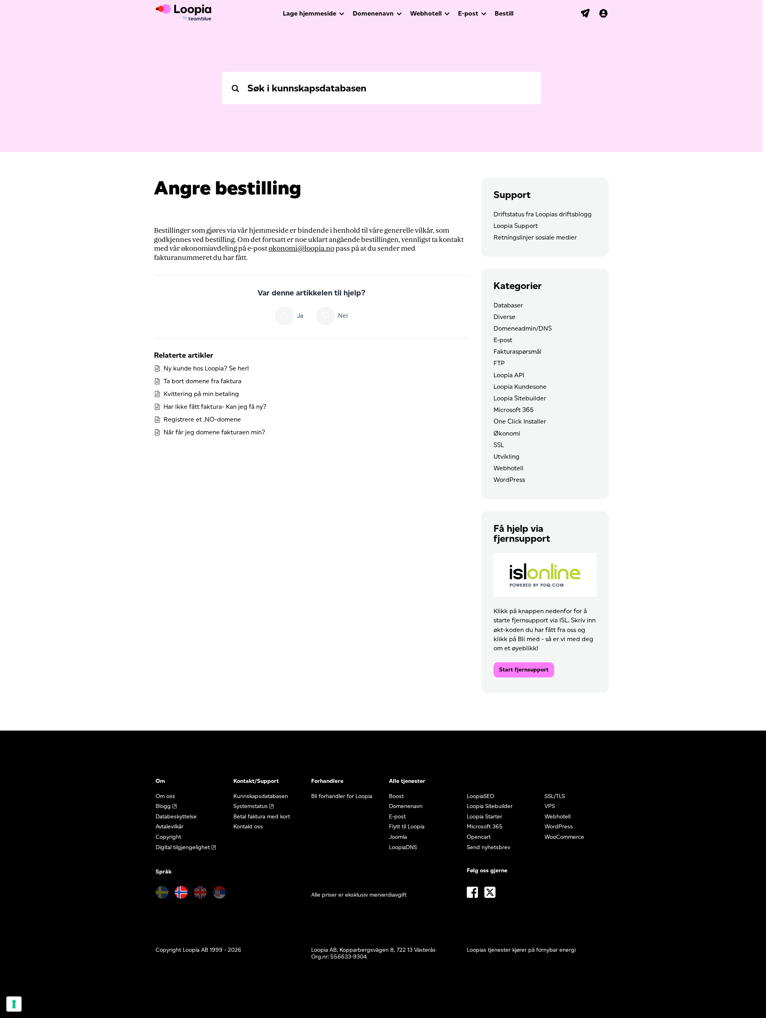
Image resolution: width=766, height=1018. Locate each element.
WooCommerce (564, 837)
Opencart (479, 837)
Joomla (398, 837)
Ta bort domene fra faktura (202, 381)
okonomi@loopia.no (301, 248)
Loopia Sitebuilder (520, 398)
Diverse (504, 317)
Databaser (508, 305)
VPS (550, 806)
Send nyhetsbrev (488, 847)
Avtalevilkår (170, 826)
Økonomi (507, 433)
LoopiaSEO (480, 796)
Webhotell (426, 13)
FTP (499, 363)
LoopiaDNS (403, 847)
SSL (499, 445)
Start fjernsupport (524, 669)
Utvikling (506, 456)
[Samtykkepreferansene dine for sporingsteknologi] (14, 1004)
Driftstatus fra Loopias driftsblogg (543, 214)
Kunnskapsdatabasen (260, 796)
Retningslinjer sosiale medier (535, 237)
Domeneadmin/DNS (523, 328)
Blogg (163, 806)
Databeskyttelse (176, 816)
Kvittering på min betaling (201, 394)
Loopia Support (516, 226)
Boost (396, 796)
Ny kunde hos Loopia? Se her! (206, 368)
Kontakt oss (248, 826)
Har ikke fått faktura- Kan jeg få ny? (215, 406)
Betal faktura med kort (261, 816)
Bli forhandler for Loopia (341, 796)
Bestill (504, 13)
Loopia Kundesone (520, 386)
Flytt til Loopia (406, 826)
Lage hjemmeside (309, 13)
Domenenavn (373, 13)
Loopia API (509, 375)
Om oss (165, 796)
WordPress (509, 479)
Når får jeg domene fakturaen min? (214, 432)
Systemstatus (250, 806)
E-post (468, 13)
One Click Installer (520, 421)
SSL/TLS (555, 796)
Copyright (168, 837)
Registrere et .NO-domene (202, 419)
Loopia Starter (484, 816)
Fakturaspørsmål (517, 351)
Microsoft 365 (514, 410)
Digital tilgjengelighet (183, 847)
